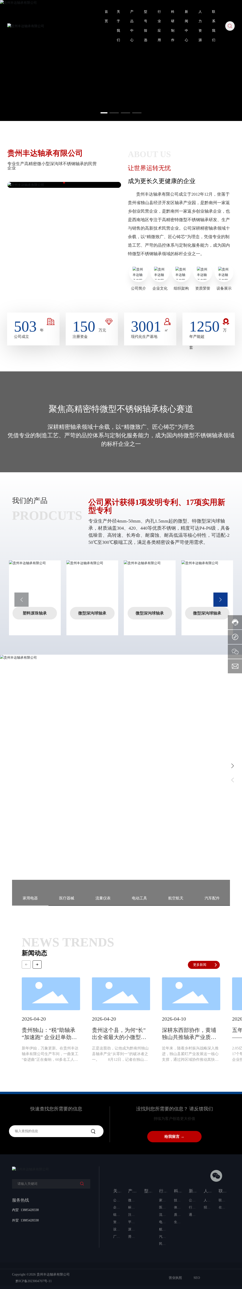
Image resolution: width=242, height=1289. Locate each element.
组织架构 (181, 288)
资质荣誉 (202, 288)
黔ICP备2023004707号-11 (34, 1281)
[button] (105, 112)
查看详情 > (34, 809)
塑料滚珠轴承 (35, 613)
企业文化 (160, 288)
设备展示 (224, 288)
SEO (197, 1278)
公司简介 (138, 288)
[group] (51, 1022)
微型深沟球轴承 (92, 613)
